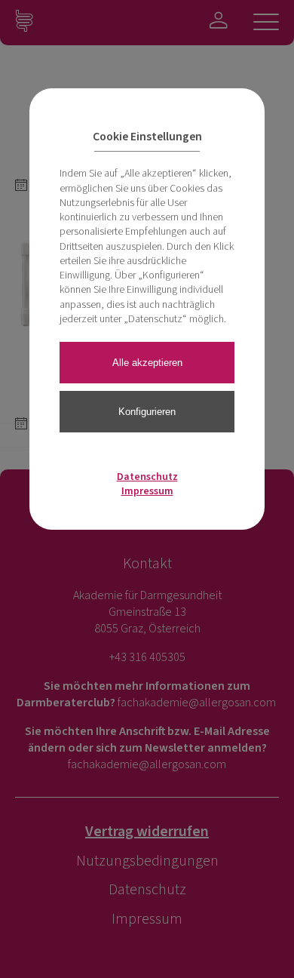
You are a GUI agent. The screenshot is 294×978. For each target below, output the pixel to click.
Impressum (147, 491)
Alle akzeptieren (147, 362)
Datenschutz (147, 476)
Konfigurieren (147, 411)
